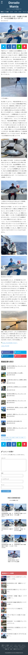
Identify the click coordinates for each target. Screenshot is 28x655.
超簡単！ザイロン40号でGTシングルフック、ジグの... (16, 578)
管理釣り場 (7, 649)
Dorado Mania (14, 4)
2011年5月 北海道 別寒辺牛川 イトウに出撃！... (16, 603)
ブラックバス (21, 647)
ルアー (24, 437)
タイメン (24, 11)
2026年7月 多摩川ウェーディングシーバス (16, 366)
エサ (15, 437)
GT (12, 647)
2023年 (4, 437)
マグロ (4, 435)
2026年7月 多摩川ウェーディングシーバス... (17, 590)
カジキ (20, 11)
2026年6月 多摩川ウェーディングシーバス (16, 393)
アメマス (4, 647)
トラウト (8, 647)
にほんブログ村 (5, 346)
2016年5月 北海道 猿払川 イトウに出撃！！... (17, 597)
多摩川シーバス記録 (4, 11)
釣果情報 (9, 439)
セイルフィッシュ (22, 646)
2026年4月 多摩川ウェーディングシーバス (17, 414)
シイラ (11, 11)
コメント (3, 458)
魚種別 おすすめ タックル (18, 649)
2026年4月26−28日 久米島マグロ (14, 421)
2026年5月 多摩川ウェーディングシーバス (16, 400)
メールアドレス (5, 479)
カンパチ (6, 646)
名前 (2, 473)
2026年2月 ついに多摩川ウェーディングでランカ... (17, 622)
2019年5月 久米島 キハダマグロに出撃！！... (16, 635)
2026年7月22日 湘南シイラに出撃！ (15, 373)
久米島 (4, 439)
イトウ (15, 11)
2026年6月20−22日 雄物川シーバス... (16, 584)
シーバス (16, 647)
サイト (2, 485)
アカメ (11, 646)
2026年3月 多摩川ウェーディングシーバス (17, 428)
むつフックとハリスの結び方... (15, 608)
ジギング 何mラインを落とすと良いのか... (16, 616)
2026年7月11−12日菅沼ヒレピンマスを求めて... (16, 628)
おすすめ (9, 437)
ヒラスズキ (16, 646)
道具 (11, 649)
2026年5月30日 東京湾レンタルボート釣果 (17, 407)
